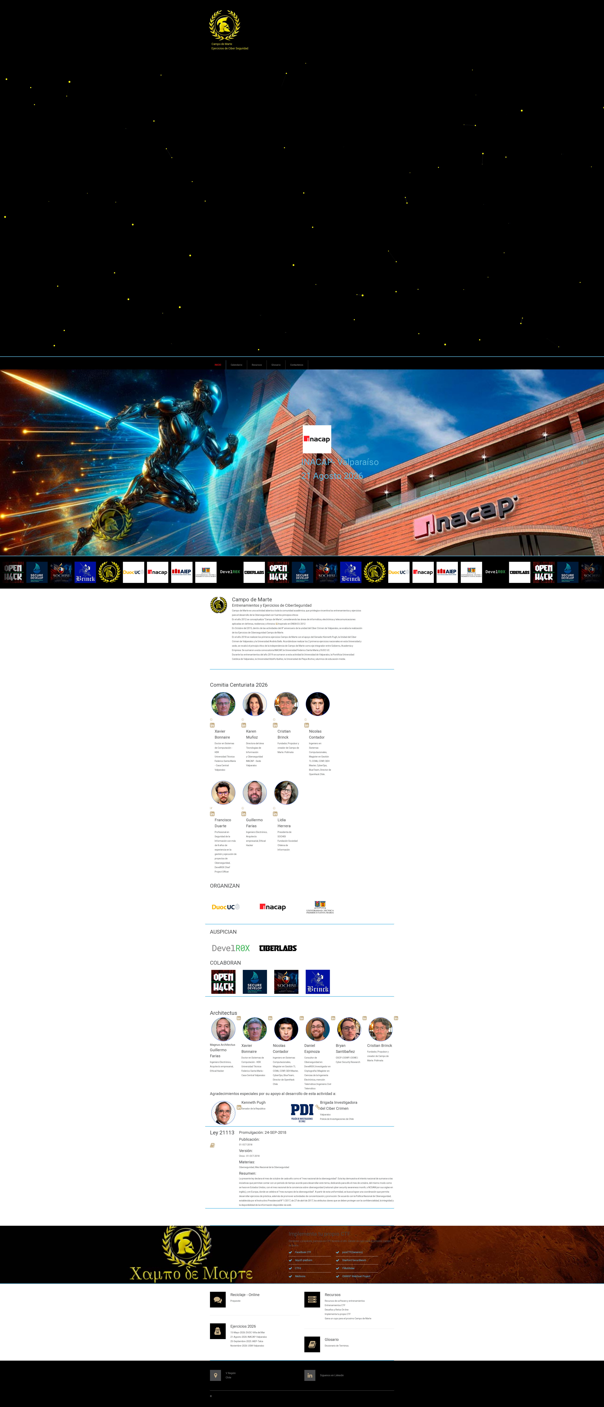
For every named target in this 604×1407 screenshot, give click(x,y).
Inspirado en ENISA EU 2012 (291, 624)
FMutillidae (348, 1268)
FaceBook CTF (303, 1252)
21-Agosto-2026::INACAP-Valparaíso (248, 1337)
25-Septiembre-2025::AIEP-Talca (246, 1341)
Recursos (257, 365)
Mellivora (300, 1276)
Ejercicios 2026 (243, 1326)
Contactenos (296, 365)
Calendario (236, 365)
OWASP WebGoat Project (356, 1276)
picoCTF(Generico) (352, 1252)
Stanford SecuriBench (354, 1260)
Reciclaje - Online (245, 1295)
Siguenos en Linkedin (332, 1375)
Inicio (218, 365)
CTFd (298, 1268)
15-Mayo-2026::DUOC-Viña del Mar (247, 1332)
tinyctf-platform (303, 1260)
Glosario (276, 365)
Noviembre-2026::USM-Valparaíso (247, 1345)
